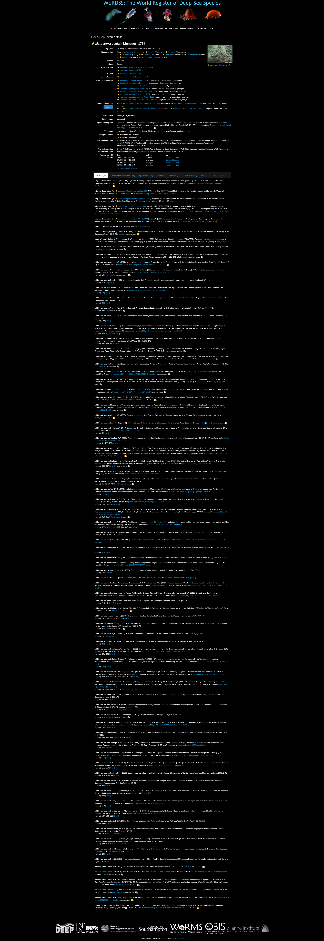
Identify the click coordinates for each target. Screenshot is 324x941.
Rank (110, 64)
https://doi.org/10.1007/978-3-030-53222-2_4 (209, 585)
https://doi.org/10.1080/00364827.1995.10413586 (194, 755)
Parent (110, 73)
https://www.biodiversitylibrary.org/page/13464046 (190, 492)
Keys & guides (161, 28)
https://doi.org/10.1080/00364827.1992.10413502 (171, 725)
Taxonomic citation (104, 140)
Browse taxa (134, 28)
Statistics (191, 28)
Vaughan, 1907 (135, 94)
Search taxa (122, 28)
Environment (107, 116)
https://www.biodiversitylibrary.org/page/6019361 (162, 331)
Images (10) (218, 176)
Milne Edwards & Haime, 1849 (136, 67)
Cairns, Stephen (172, 160)
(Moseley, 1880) (133, 83)
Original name (107, 77)
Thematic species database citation (105, 150)
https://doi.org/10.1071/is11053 (198, 463)
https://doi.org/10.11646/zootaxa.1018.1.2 (152, 272)
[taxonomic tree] (122, 168)
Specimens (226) (146, 176)
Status (110, 61)
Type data (108, 131)
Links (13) (205, 176)
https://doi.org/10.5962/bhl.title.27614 (195, 221)
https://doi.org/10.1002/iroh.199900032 (166, 525)
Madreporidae (192, 55)
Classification (107, 52)
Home (113, 28)
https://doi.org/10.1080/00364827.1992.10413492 (146, 290)
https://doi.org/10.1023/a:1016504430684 (147, 803)
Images (183, 28)
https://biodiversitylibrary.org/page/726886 (210, 183)
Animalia (129, 52)
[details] (138, 128)
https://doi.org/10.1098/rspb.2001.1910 (143, 813)
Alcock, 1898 (135, 89)
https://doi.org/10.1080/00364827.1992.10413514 (165, 651)
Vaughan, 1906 (136, 91)
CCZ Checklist (147, 28)
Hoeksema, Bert (172, 157)
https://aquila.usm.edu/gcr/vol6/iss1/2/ (133, 265)
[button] (93, 43)
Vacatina (168, 55)
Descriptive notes (105, 135)
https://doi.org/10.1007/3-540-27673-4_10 (210, 674)
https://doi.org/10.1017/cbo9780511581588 (161, 908)
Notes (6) (161, 176)
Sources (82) (101, 176)
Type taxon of (107, 67)
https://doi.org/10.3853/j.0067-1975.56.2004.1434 (129, 374)
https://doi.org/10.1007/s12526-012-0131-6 (195, 595)
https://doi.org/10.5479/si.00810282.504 (129, 392)
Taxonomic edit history (106, 156)
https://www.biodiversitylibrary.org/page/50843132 (146, 502)
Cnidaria (151, 52)
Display (107, 107)
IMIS (141, 226)
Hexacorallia (127, 55)
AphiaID (109, 49)
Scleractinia (148, 55)
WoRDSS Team (178, 938)
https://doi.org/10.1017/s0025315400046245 (166, 765)
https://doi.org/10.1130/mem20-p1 (126, 430)
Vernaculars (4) (191, 176)
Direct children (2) (105, 103)
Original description (104, 123)
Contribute (201, 28)
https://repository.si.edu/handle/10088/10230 (153, 194)
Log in (210, 28)
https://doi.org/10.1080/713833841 (140, 474)
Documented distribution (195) (123, 176)
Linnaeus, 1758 (130, 70)
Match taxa (173, 28)
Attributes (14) (174, 176)
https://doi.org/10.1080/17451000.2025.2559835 (116, 400)
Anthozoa (172, 52)
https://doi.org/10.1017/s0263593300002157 (196, 745)
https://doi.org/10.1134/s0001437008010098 (127, 565)
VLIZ (164, 938)
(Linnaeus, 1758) (134, 80)
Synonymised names (104, 80)
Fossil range (107, 119)
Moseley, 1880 (133, 86)
